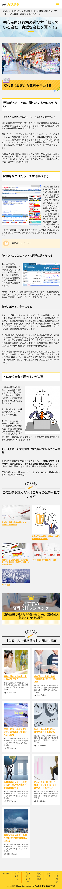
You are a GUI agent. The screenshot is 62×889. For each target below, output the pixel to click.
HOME (5, 11)
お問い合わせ (48, 876)
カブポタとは (16, 876)
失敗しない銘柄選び (21, 11)
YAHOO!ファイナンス (20, 243)
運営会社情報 (39, 876)
